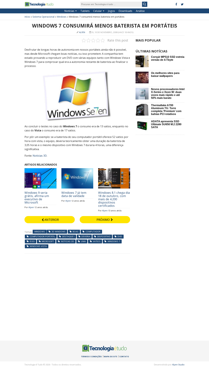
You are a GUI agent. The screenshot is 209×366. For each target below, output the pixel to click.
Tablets (85, 11)
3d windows (59, 231)
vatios (96, 241)
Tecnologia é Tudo (39, 4)
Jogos (111, 11)
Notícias (69, 11)
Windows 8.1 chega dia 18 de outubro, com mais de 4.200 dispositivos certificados (114, 199)
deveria (85, 236)
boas (76, 231)
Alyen (82, 32)
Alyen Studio (178, 364)
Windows (61, 16)
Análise (140, 11)
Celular (97, 11)
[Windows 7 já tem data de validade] (77, 170)
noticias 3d (67, 241)
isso (32, 241)
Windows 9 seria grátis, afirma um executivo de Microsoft (36, 197)
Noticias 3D (40, 155)
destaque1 (68, 236)
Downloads (125, 11)
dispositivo (104, 236)
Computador (93, 231)
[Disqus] (77, 294)
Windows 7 (114, 241)
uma (83, 241)
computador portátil (42, 236)
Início (27, 16)
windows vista (38, 246)
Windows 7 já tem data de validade (73, 194)
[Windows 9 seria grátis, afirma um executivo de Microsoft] (40, 170)
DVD (120, 236)
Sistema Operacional (43, 16)
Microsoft (48, 241)
